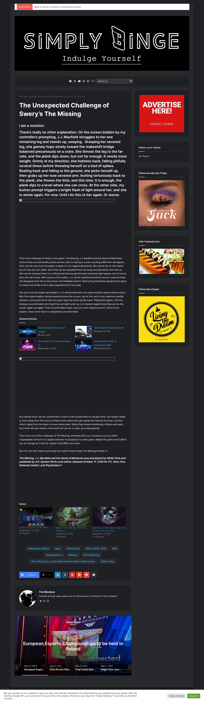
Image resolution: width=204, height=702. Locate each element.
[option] (73, 646)
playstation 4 (55, 554)
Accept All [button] (193, 696)
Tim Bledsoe (47, 592)
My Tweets (144, 156)
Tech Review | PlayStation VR (108, 327)
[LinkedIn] (58, 575)
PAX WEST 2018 (96, 548)
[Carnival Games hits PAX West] (36, 516)
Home (24, 96)
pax (59, 548)
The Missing (92, 554)
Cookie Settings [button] (176, 696)
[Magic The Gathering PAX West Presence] (72, 516)
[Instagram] (48, 601)
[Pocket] (86, 575)
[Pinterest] (72, 575)
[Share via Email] (94, 575)
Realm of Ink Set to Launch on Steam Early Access (57, 7)
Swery (74, 554)
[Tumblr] (65, 575)
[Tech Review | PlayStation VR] (83, 331)
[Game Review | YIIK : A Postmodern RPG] (83, 345)
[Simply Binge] (102, 43)
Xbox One (108, 561)
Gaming (32, 96)
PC (115, 548)
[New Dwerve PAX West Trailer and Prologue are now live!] (109, 516)
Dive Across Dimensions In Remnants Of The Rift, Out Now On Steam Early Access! (73, 646)
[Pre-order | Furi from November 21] (27, 345)
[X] (44, 601)
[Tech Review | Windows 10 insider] (27, 331)
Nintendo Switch (39, 548)
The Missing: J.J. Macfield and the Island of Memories (64, 561)
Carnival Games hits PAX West (33, 527)
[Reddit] (79, 575)
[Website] (40, 601)
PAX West (74, 548)
